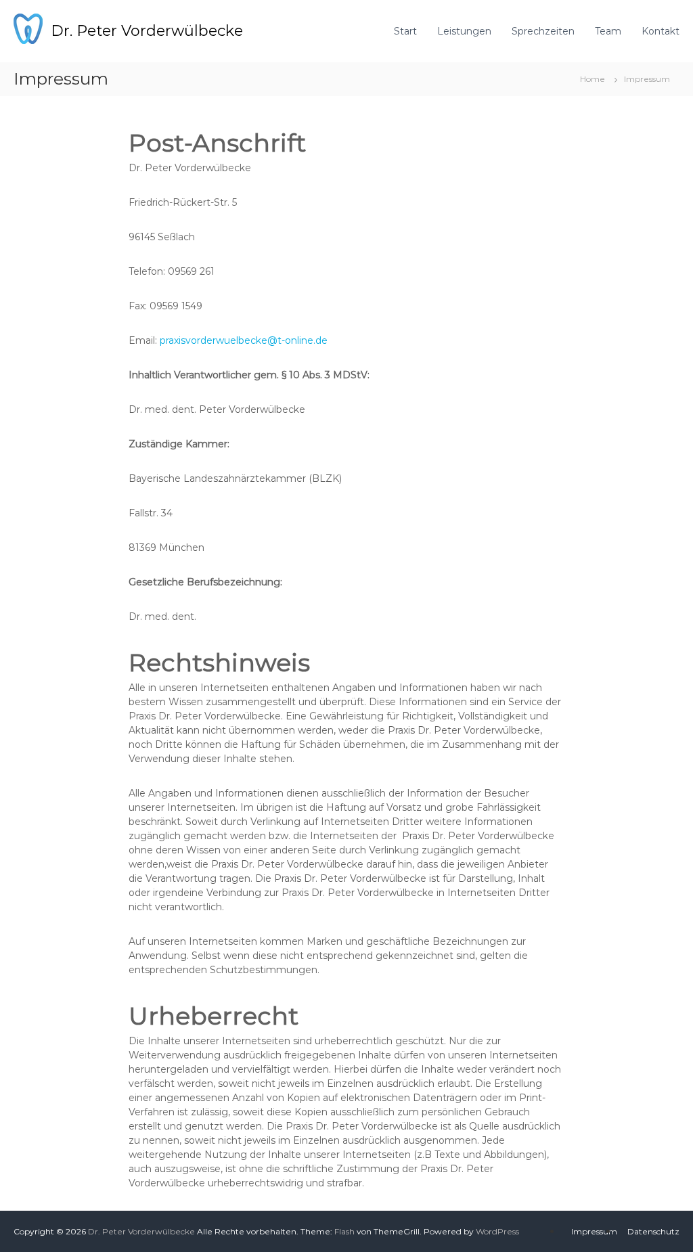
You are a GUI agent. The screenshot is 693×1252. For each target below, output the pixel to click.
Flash (344, 1231)
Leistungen (464, 31)
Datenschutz (653, 1231)
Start (405, 31)
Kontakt (660, 31)
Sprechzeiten (543, 31)
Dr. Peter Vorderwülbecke (147, 31)
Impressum (594, 1231)
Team (608, 31)
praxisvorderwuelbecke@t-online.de (244, 340)
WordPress (497, 1231)
